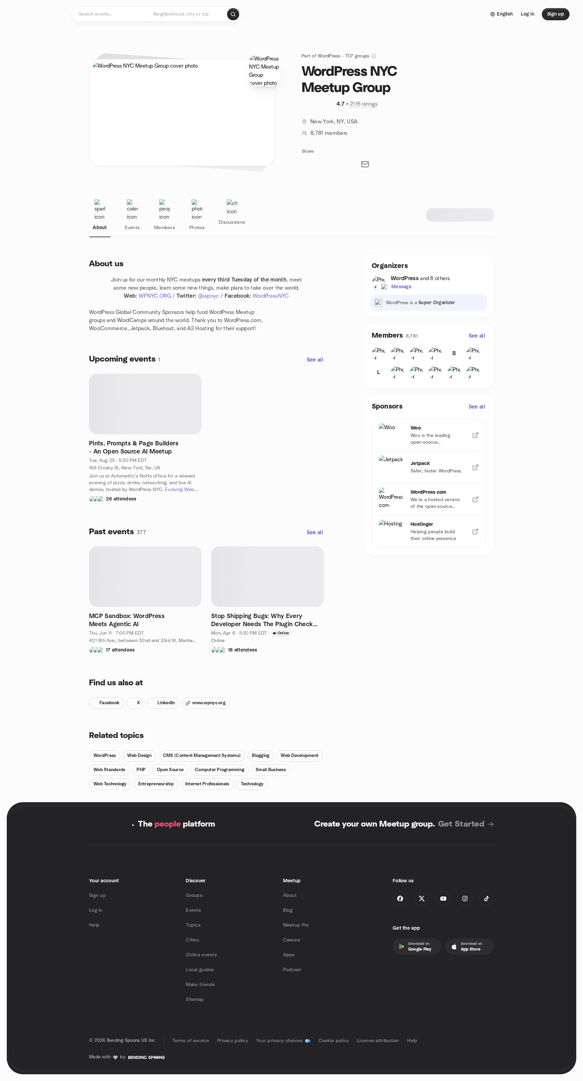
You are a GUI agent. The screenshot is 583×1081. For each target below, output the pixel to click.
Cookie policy (333, 1040)
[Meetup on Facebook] (400, 898)
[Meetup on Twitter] (421, 898)
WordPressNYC (271, 296)
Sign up (97, 895)
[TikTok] (486, 898)
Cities (192, 940)
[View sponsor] (475, 435)
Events (193, 910)
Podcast (292, 969)
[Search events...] (233, 14)
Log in (96, 910)
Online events (201, 955)
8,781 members (328, 133)
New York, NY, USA (334, 121)
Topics (193, 925)
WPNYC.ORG (155, 296)
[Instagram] (464, 898)
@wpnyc (208, 296)
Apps (289, 955)
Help (94, 925)
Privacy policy (232, 1040)
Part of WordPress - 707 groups (335, 56)
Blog (288, 910)
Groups (194, 895)
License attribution (378, 1040)
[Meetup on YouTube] (443, 898)
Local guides (200, 969)
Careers (292, 940)
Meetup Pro (296, 925)
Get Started (461, 824)
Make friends (200, 984)
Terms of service (190, 1040)
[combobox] (187, 14)
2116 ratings (364, 104)
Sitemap (195, 999)
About (290, 895)
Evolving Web (179, 489)
